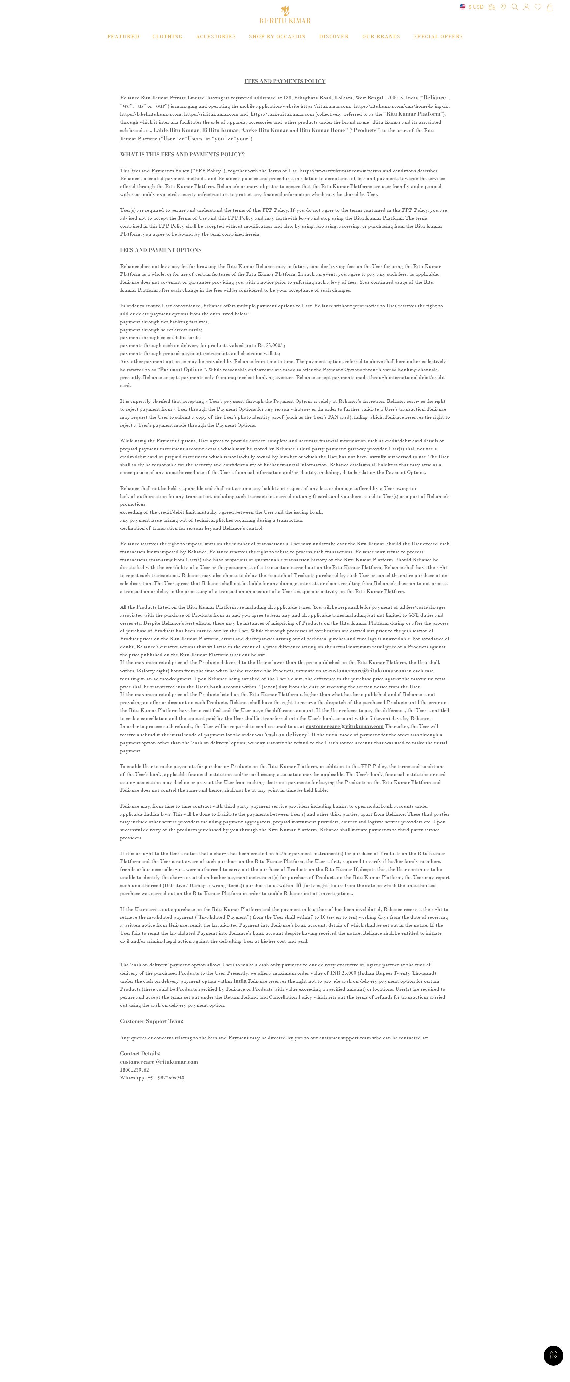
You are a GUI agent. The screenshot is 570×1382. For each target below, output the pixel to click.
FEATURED (123, 36)
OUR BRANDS (381, 36)
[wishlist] (538, 7)
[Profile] (526, 7)
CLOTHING (167, 36)
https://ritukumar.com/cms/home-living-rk (400, 106)
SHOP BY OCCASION (277, 36)
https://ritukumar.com (325, 106)
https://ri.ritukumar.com (211, 114)
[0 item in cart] (549, 7)
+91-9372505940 (165, 1078)
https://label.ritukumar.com (150, 114)
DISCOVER (334, 36)
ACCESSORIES (216, 36)
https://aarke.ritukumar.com (281, 114)
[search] (492, 7)
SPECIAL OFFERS (438, 36)
